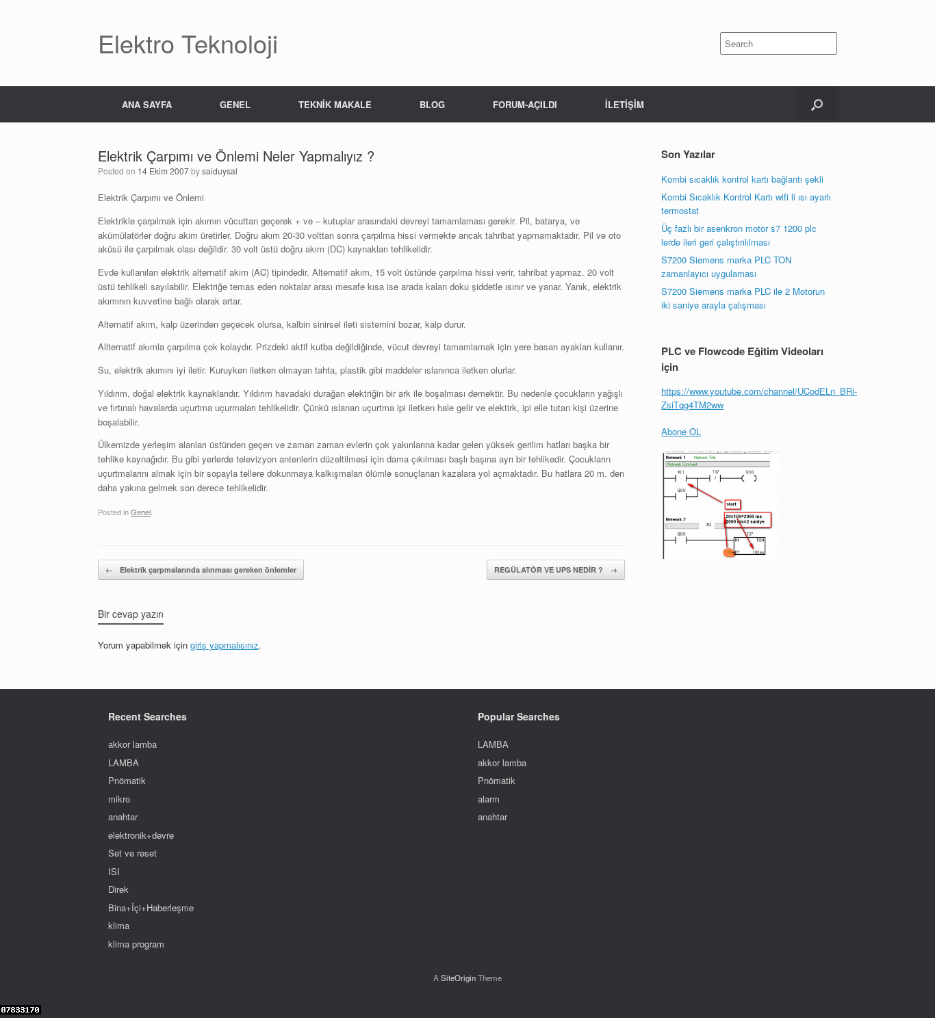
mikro (119, 798)
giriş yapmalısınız (224, 644)
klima (118, 925)
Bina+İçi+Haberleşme (151, 907)
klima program (136, 943)
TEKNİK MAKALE (335, 104)
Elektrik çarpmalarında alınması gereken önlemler (200, 569)
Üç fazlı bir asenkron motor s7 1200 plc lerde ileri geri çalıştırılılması (739, 235)
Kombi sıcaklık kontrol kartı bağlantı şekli (742, 178)
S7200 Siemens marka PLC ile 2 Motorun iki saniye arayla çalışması (744, 298)
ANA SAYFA (147, 104)
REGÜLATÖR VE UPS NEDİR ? (555, 569)
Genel (141, 511)
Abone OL (681, 431)
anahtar (123, 816)
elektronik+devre (141, 834)
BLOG (432, 104)
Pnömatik (127, 780)
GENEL (235, 104)
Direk (118, 889)
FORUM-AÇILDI (525, 104)
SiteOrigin (458, 977)
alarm (489, 798)
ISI (114, 871)
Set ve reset (132, 852)
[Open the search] (817, 104)
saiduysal (220, 171)
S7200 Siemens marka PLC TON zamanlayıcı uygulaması (726, 266)
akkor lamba (132, 744)
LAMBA (123, 762)
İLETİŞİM (624, 104)
